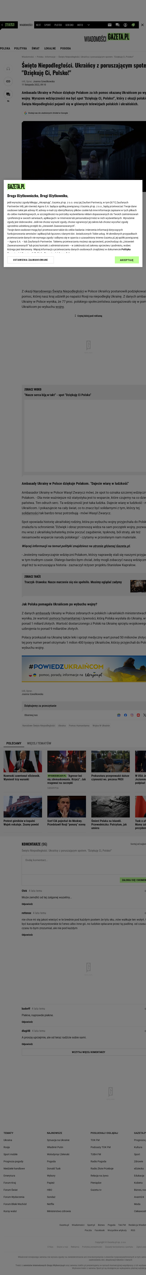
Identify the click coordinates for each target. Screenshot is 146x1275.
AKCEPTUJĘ (126, 260)
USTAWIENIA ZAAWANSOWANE (30, 259)
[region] (73, 223)
